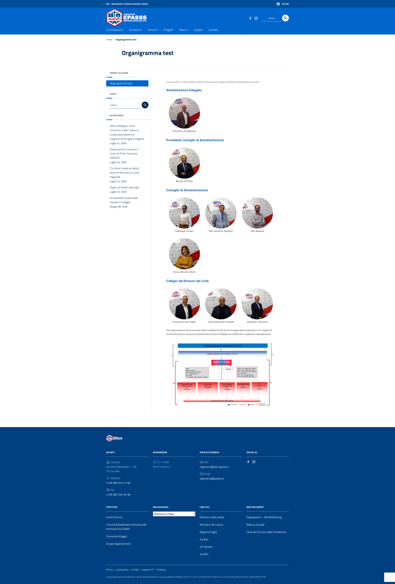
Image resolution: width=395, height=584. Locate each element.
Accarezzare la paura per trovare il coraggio (124, 202)
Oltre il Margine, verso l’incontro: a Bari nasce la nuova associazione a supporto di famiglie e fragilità (127, 134)
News (182, 30)
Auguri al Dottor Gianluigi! (124, 189)
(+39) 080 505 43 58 (118, 483)
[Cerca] (285, 18)
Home (109, 39)
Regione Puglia (208, 532)
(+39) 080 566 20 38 (118, 494)
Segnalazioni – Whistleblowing (264, 517)
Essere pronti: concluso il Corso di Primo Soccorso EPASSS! (124, 155)
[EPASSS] (136, 17)
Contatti (213, 30)
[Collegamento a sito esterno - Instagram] (256, 18)
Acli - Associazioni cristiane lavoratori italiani (127, 3)
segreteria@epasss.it (212, 478)
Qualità (198, 30)
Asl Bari (204, 539)
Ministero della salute (212, 517)
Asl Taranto (206, 547)
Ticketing (161, 569)
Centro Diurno (114, 517)
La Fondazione (114, 30)
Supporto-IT (148, 569)
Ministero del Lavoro (211, 525)
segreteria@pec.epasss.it (214, 467)
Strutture (134, 30)
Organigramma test (121, 83)
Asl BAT (204, 554)
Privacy (109, 569)
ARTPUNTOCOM (258, 577)
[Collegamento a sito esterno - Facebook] (250, 18)
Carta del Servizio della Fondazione (266, 532)
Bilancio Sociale (255, 525)
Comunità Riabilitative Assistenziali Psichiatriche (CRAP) (126, 527)
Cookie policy (122, 569)
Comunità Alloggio (116, 536)
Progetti (168, 30)
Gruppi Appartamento (118, 544)
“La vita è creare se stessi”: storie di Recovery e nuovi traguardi (125, 174)
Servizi (152, 30)
